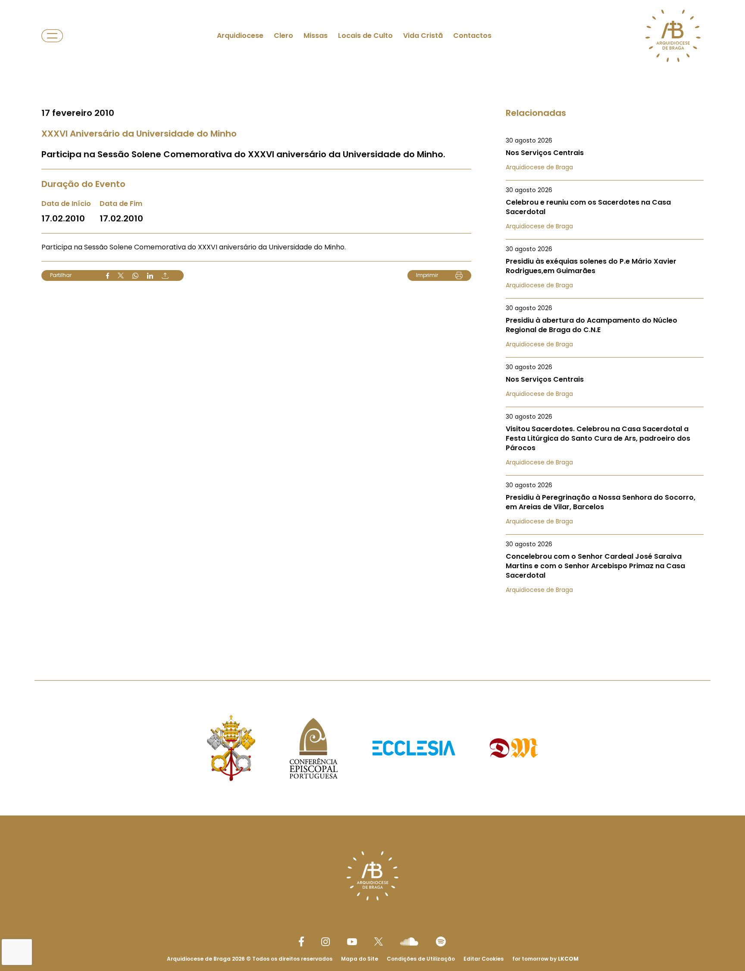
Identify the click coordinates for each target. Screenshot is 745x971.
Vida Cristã (423, 35)
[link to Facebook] (301, 941)
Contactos (472, 35)
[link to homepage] (673, 35)
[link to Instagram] (325, 941)
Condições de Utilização (421, 958)
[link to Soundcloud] (409, 941)
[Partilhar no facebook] (107, 276)
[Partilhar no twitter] (121, 275)
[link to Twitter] (378, 941)
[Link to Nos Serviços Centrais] (605, 153)
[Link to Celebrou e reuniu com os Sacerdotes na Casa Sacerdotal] (605, 208)
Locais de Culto (365, 35)
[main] (372, 323)
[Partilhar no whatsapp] (135, 276)
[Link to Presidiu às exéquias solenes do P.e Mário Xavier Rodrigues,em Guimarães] (605, 267)
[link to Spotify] (440, 941)
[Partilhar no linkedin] (150, 276)
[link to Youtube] (352, 941)
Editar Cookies (483, 958)
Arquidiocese (240, 35)
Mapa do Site (359, 958)
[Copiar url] (165, 276)
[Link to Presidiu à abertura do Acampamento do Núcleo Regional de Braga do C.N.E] (605, 326)
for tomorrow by (545, 958)
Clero (283, 35)
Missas (316, 35)
